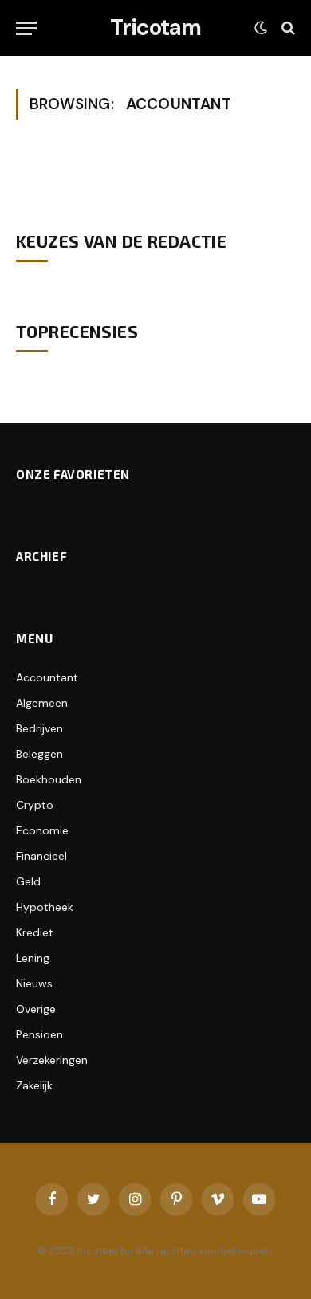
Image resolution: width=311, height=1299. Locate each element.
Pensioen (39, 1034)
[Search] (286, 28)
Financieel (41, 856)
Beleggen (39, 754)
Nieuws (34, 983)
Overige (36, 1009)
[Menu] (26, 28)
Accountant (47, 677)
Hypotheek (44, 907)
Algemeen (42, 703)
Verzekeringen (52, 1060)
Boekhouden (48, 779)
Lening (32, 958)
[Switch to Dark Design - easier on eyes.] (260, 28)
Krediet (34, 932)
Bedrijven (39, 728)
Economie (42, 830)
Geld (28, 881)
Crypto (34, 805)
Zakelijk (34, 1085)
